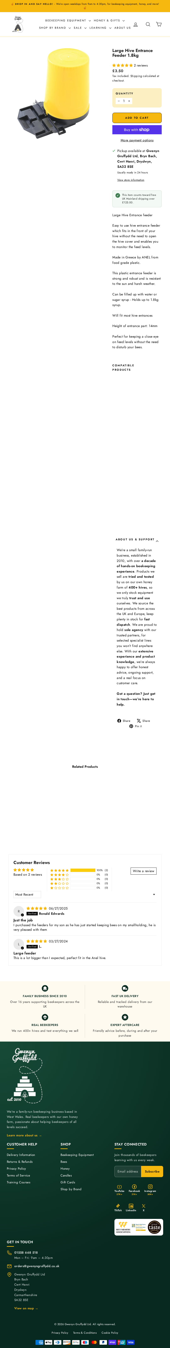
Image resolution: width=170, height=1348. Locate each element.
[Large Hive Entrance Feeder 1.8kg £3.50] (116, 450)
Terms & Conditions (85, 1333)
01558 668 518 (26, 1252)
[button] (123, 65)
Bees (64, 1162)
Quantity (125, 93)
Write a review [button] (143, 871)
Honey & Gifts (107, 20)
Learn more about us (24, 1135)
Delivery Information (21, 1155)
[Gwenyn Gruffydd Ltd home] (25, 1075)
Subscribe (152, 1171)
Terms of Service (18, 1175)
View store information (130, 180)
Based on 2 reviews (27, 874)
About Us (122, 28)
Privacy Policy (16, 1169)
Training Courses (18, 1182)
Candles (66, 1175)
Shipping (136, 76)
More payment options (137, 140)
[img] (37, 908)
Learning (99, 28)
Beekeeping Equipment (66, 20)
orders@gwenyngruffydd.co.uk (37, 1266)
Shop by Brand (53, 28)
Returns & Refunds (20, 1162)
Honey (65, 1169)
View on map (26, 1308)
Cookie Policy (110, 1333)
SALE (78, 28)
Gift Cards (68, 1182)
